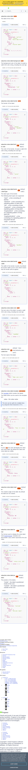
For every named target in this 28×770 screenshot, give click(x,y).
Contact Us (5, 677)
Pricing (4, 650)
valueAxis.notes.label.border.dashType (9, 190)
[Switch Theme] (26, 11)
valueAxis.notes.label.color (8, 308)
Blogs (4, 660)
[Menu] (2, 11)
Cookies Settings (14, 767)
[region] (14, 761)
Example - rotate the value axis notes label (11, 496)
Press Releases (6, 726)
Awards (4, 725)
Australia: (11, 683)
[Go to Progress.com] (4, 713)
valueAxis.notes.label (7, 16)
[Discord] (6, 695)
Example (4, 21)
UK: (10, 679)
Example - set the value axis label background (11, 67)
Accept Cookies (14, 764)
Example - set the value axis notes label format (12, 542)
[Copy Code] (24, 30)
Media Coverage (6, 727)
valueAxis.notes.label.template (10, 391)
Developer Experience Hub (9, 654)
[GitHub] (6, 694)
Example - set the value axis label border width (11, 272)
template (6, 393)
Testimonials (5, 673)
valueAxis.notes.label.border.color (8, 145)
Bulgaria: (11, 682)
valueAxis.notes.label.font (5, 350)
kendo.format (8, 536)
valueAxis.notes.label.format (8, 531)
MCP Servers (3, 645)
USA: (10, 678)
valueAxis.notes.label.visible (8, 444)
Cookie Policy (3, 759)
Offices (4, 730)
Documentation (6, 657)
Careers (4, 728)
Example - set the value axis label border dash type (12, 224)
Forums (4, 659)
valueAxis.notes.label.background (10, 61)
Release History (6, 658)
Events (4, 666)
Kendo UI (2, 643)
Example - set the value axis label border (10, 106)
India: (10, 681)
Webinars (5, 661)
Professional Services (8, 662)
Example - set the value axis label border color (12, 153)
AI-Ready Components (11, 645)
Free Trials (5, 649)
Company (5, 723)
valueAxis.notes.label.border (9, 101)
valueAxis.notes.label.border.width (9, 262)
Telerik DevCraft (3, 641)
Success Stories (6, 672)
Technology (5, 724)
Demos (4, 655)
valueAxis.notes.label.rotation (8, 488)
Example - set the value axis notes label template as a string (14, 408)
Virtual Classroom (7, 665)
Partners (5, 664)
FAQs (4, 667)
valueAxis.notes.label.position (8, 576)
